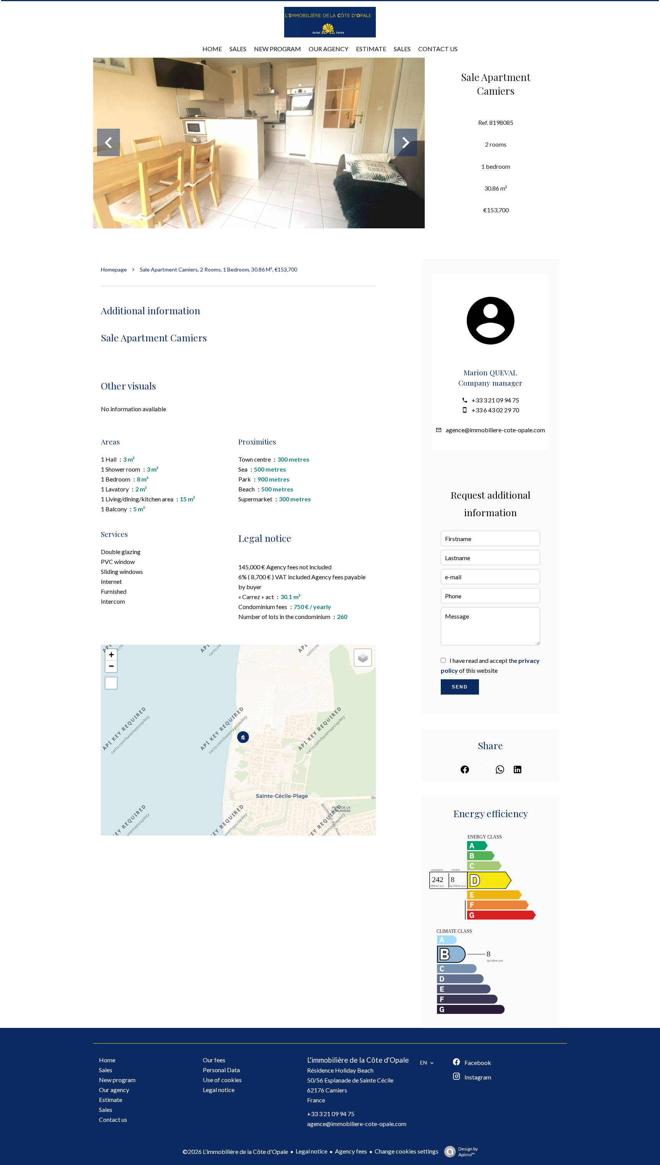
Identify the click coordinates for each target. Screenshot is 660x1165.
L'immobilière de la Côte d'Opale (358, 1060)
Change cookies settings (406, 1151)
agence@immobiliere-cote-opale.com (495, 429)
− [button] (111, 666)
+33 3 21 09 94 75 (495, 400)
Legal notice (311, 1151)
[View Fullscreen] (111, 683)
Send (460, 687)
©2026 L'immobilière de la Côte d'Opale (235, 1151)
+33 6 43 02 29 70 (495, 410)
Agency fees (351, 1151)
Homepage (114, 269)
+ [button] (111, 654)
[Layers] (362, 657)
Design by (468, 1151)
